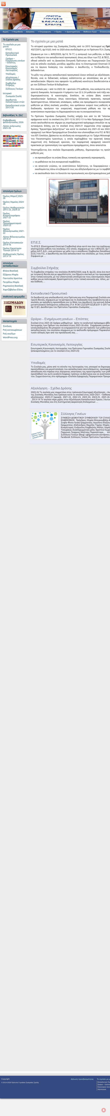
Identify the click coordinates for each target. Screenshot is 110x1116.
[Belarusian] (7, 136)
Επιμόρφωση (45, 32)
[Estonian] (13, 138)
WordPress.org (10, 337)
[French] (19, 138)
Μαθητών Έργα (90, 32)
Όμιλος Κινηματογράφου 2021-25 (11, 215)
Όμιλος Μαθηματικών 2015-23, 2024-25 (13, 208)
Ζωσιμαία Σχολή (14, 96)
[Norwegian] (7, 143)
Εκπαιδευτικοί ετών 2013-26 (15, 106)
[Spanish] (10, 146)
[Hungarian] (10, 141)
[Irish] (16, 141)
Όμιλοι (58, 32)
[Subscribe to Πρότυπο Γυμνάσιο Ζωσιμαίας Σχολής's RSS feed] (3, 4)
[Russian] (19, 143)
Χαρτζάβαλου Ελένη (13, 289)
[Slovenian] (7, 146)
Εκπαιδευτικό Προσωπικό (12, 54)
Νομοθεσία (18, 32)
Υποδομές (10, 74)
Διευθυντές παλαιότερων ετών (15, 101)
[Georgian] (22, 138)
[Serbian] (22, 143)
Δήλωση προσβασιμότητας (82, 1079)
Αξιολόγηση (102, 1089)
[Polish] (10, 143)
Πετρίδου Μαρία (11, 282)
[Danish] (4, 138)
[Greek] (7, 141)
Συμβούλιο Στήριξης (11, 84)
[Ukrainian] (19, 146)
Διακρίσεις (30, 32)
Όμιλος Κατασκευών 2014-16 (13, 243)
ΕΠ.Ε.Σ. (9, 49)
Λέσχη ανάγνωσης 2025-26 (12, 127)
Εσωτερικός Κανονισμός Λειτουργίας (12, 68)
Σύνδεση (7, 326)
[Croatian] (19, 136)
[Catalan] (16, 136)
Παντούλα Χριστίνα (12, 278)
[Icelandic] (13, 141)
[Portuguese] (13, 143)
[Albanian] (4, 136)
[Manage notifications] (104, 1110)
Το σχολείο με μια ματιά (11, 45)
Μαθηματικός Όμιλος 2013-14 (13, 255)
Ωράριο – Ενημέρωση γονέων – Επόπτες (15, 60)
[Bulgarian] (13, 136)
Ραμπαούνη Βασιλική (13, 286)
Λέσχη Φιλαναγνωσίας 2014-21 (14, 238)
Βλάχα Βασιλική (10, 271)
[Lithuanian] (4, 143)
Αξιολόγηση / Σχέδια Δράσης (13, 78)
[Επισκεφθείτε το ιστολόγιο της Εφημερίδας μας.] (14, 308)
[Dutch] (7, 138)
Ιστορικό (7, 93)
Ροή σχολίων (9, 333)
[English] (10, 138)
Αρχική (5, 32)
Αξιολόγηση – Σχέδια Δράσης (51, 388)
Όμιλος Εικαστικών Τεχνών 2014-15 (12, 249)
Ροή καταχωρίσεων (12, 330)
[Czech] (22, 136)
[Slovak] (4, 146)
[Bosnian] (10, 136)
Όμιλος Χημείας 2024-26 (13, 203)
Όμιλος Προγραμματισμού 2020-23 (12, 223)
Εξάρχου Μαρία (10, 274)
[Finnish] (16, 138)
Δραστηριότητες (73, 32)
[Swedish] (13, 146)
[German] (4, 141)
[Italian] (19, 141)
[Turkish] (16, 146)
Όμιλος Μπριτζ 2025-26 (13, 197)
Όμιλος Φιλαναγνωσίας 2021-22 (14, 231)
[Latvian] (22, 141)
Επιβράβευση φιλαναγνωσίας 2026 (13, 121)
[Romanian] (16, 143)
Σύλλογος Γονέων (14, 89)
